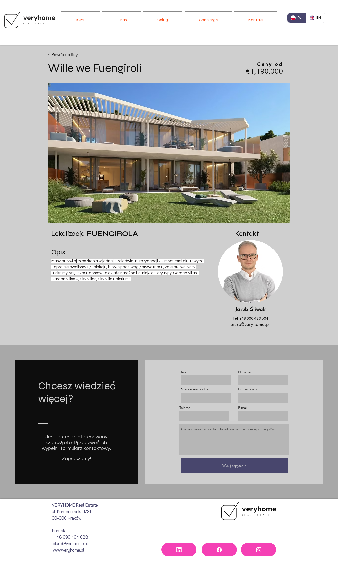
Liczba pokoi (247, 389)
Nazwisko (245, 372)
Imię (184, 372)
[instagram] (258, 549)
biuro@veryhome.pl (250, 324)
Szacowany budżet (195, 389)
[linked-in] (178, 549)
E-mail (242, 407)
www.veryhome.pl (68, 550)
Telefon (185, 407)
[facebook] (219, 549)
